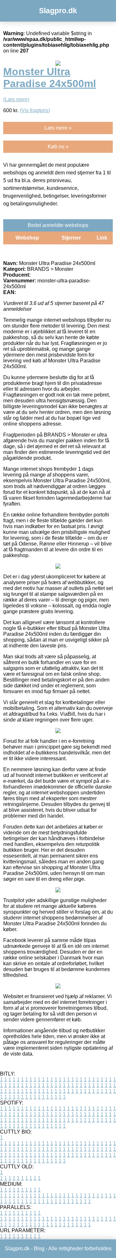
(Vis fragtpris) (35, 110)
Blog (39, 1248)
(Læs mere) (16, 99)
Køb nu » (58, 146)
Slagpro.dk (58, 10)
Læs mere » (58, 128)
